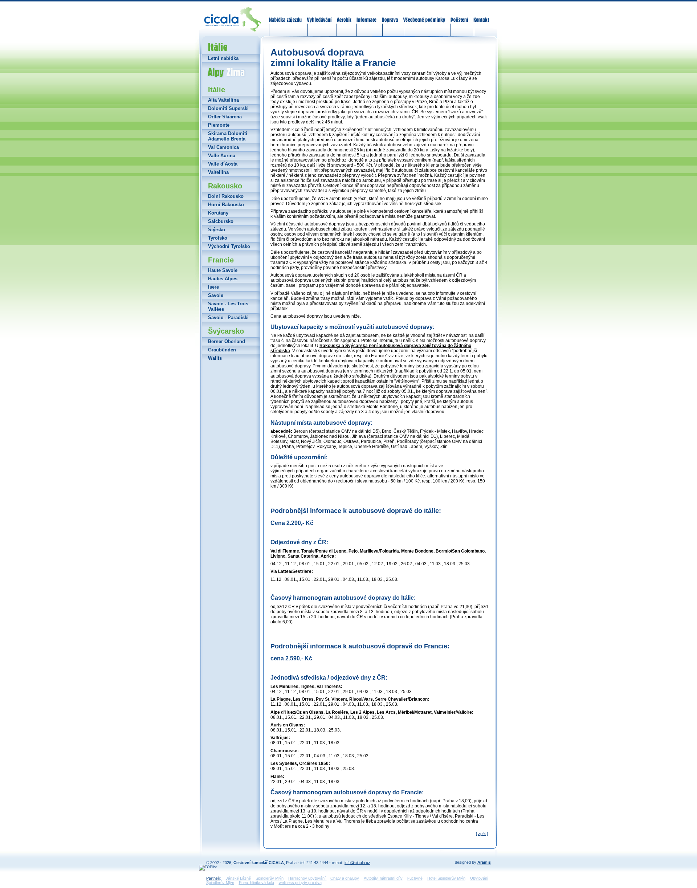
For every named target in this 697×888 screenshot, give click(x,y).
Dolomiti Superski (228, 108)
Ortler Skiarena (225, 116)
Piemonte (218, 125)
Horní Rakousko (226, 204)
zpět (482, 833)
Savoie (215, 295)
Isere (213, 287)
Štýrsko (216, 229)
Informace (366, 15)
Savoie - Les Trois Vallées (228, 306)
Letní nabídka (223, 58)
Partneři (213, 878)
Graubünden (222, 350)
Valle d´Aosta (222, 164)
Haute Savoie (222, 270)
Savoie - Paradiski (228, 317)
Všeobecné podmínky (424, 15)
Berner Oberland (226, 341)
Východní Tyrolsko (229, 246)
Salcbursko (220, 221)
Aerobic (344, 15)
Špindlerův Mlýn (270, 878)
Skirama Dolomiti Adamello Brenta (227, 136)
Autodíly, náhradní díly (383, 878)
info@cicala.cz (357, 862)
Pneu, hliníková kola (256, 882)
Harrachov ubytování (307, 878)
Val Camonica (223, 147)
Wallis (215, 358)
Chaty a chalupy (344, 878)
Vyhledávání (319, 15)
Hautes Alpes (222, 278)
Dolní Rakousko (226, 196)
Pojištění (459, 15)
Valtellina (218, 172)
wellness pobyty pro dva (300, 882)
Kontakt (481, 15)
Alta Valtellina (223, 100)
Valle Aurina (221, 155)
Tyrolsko (217, 238)
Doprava (389, 15)
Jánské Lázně (238, 878)
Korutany (218, 213)
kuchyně (415, 878)
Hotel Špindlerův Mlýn (446, 878)
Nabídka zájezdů (285, 15)
